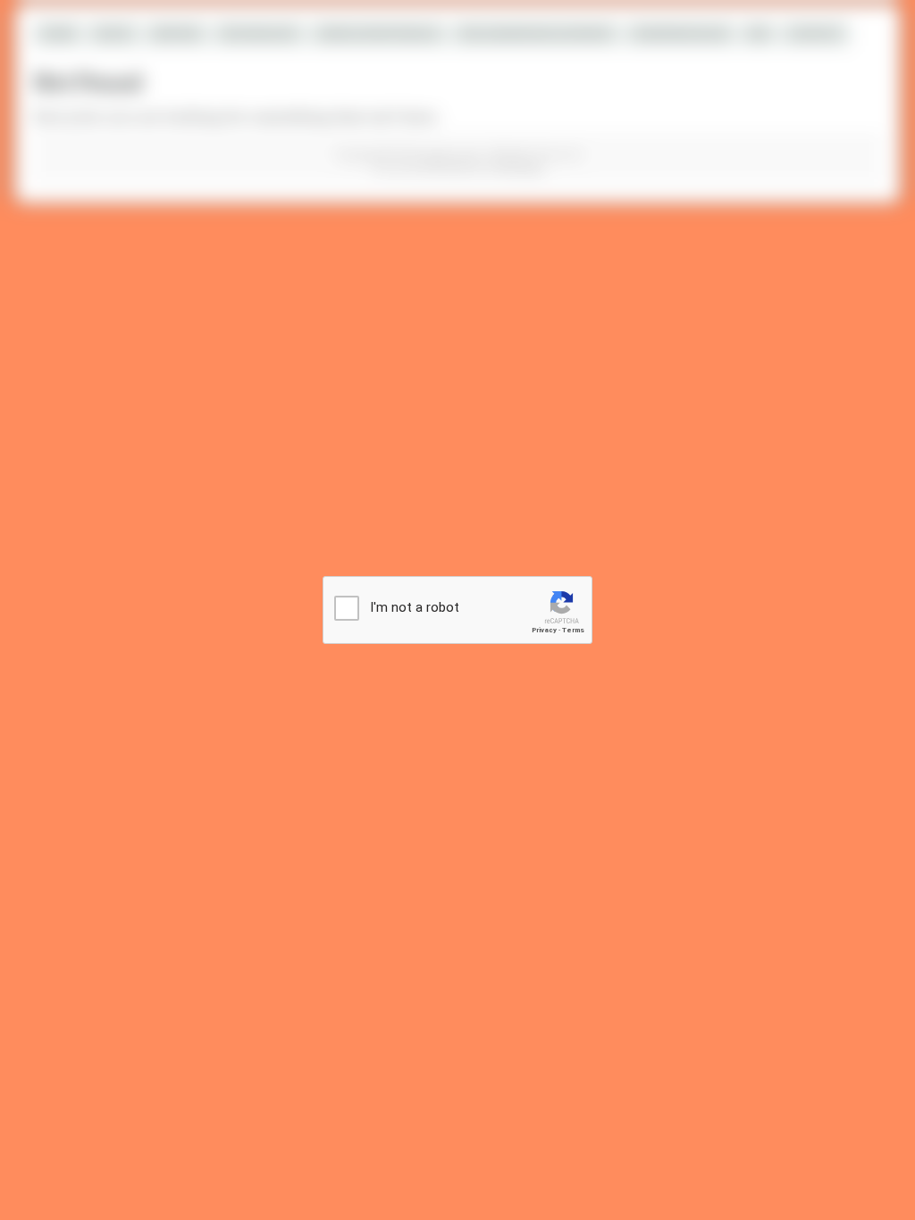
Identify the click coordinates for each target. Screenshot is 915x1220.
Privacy (544, 630)
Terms (573, 630)
